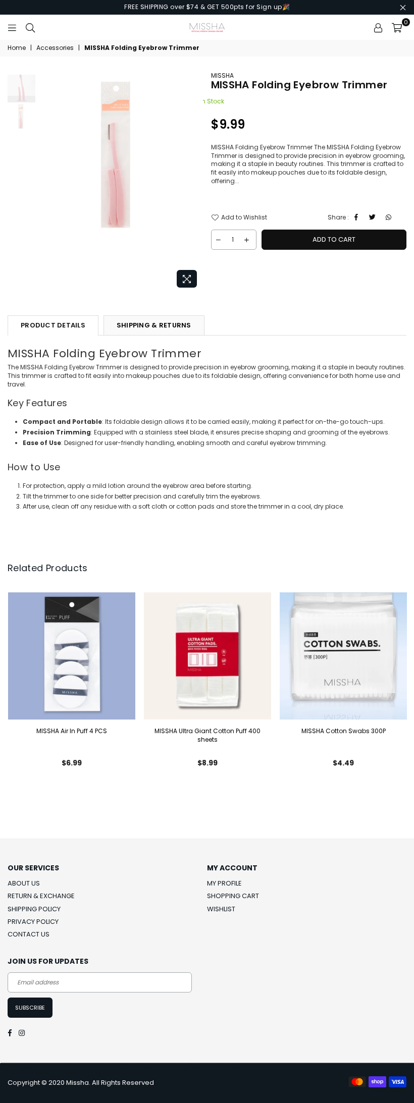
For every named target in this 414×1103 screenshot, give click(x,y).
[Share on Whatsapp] (390, 217)
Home (17, 48)
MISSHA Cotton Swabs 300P (343, 731)
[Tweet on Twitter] (374, 217)
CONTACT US (28, 934)
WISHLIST (221, 909)
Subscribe (30, 1008)
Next (194, 182)
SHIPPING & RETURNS (154, 325)
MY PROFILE (224, 883)
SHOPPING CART (233, 896)
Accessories (55, 48)
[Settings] (378, 27)
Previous (46, 182)
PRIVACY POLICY (33, 921)
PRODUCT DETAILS (53, 325)
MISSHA (222, 75)
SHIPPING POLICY (34, 909)
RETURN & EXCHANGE (41, 896)
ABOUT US (24, 883)
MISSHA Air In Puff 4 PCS (71, 731)
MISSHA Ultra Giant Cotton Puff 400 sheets (207, 735)
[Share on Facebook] (358, 217)
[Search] (30, 27)
